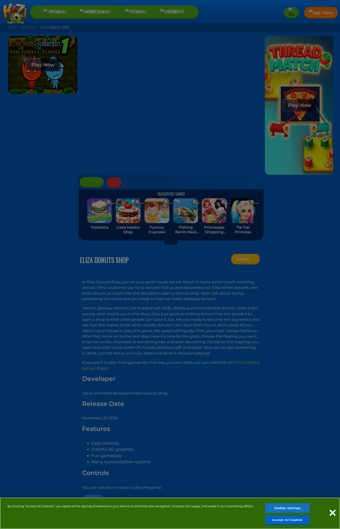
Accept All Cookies (287, 519)
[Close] (333, 513)
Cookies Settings (287, 508)
